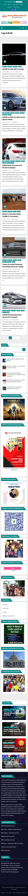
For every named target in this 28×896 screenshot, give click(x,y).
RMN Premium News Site (7, 836)
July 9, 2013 (7, 122)
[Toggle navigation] (25, 28)
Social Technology (7, 261)
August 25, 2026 (9, 766)
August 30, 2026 (9, 717)
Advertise (21, 4)
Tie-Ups (18, 211)
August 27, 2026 (9, 750)
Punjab (5, 759)
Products (15, 66)
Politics (16, 727)
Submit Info (15, 4)
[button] (20, 27)
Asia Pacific (6, 608)
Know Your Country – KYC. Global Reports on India (13, 731)
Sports (22, 310)
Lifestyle (13, 310)
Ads (3, 161)
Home (5, 4)
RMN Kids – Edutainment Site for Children (12, 843)
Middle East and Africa (8, 616)
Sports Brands (6, 312)
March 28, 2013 (8, 170)
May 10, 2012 (7, 219)
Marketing (18, 161)
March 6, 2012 (7, 319)
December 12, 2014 (9, 71)
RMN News (18, 71)
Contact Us (9, 7)
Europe (8, 310)
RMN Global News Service (8, 826)
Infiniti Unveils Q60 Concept (13, 69)
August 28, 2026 (9, 733)
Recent (19, 66)
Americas (4, 66)
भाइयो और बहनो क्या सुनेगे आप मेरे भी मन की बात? (14, 714)
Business (10, 66)
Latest (19, 709)
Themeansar (13, 889)
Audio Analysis (13, 709)
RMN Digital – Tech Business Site (10, 833)
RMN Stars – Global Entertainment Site (11, 829)
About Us (10, 4)
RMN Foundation (5, 850)
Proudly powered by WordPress (8, 887)
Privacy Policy (16, 7)
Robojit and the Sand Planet (8, 847)
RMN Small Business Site (8, 840)
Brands (4, 310)
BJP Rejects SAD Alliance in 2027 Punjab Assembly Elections (13, 764)
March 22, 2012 (8, 269)
